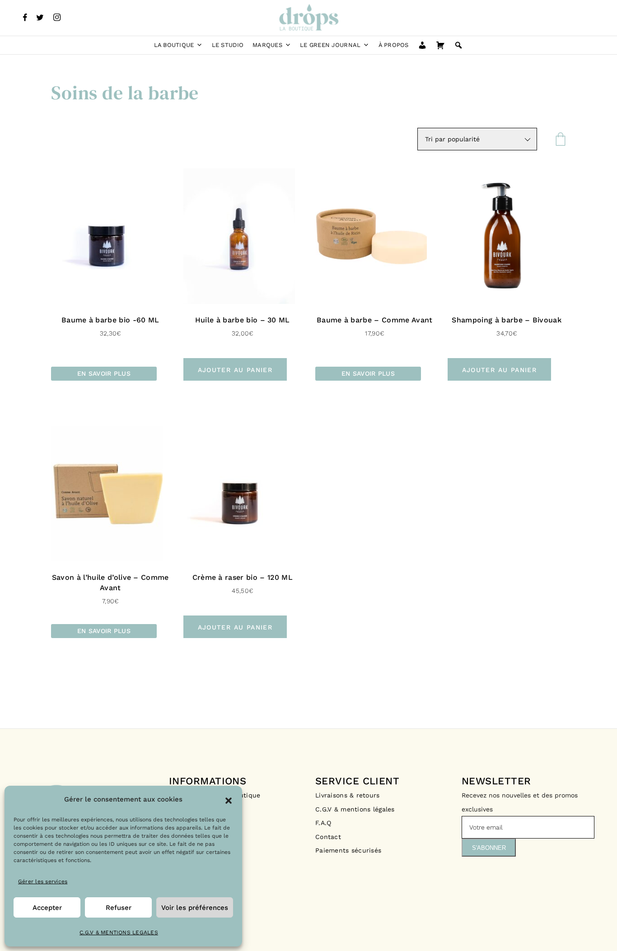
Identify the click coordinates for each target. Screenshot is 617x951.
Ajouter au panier (235, 369)
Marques (267, 45)
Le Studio (227, 45)
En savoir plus (104, 373)
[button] (228, 799)
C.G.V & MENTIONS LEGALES (118, 932)
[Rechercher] (458, 45)
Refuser (118, 908)
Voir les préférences (194, 908)
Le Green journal (330, 45)
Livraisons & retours (348, 795)
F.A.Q (323, 822)
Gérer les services (42, 881)
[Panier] (440, 45)
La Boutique (174, 45)
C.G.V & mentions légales (355, 809)
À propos (394, 45)
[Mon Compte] (422, 45)
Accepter (47, 908)
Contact (328, 836)
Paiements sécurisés (348, 850)
